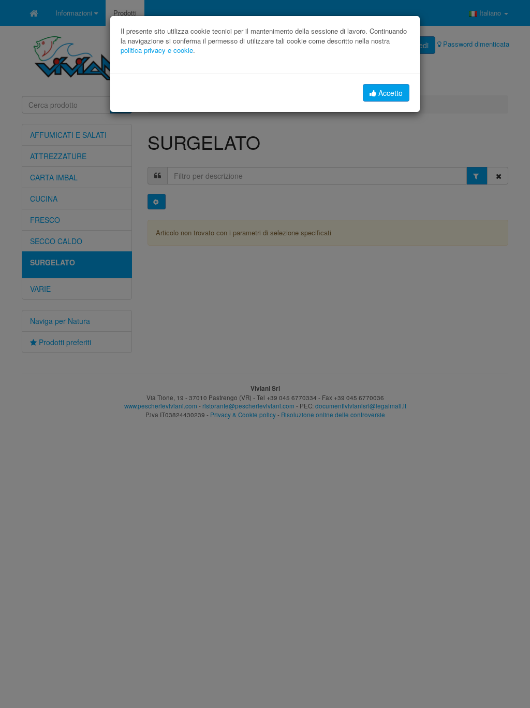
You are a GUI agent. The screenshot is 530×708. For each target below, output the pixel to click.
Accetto (389, 93)
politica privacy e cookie (157, 50)
